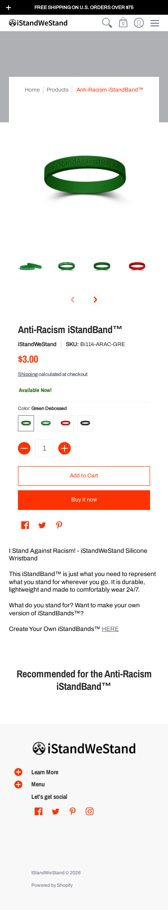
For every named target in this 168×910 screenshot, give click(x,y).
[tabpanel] (84, 592)
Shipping (28, 374)
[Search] (107, 23)
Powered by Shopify (52, 885)
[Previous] (73, 299)
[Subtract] (24, 448)
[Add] (64, 448)
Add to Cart (84, 475)
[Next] (95, 299)
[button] (123, 23)
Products (58, 90)
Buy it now (84, 500)
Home (32, 90)
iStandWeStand (37, 344)
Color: (42, 408)
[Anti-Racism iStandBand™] (31, 267)
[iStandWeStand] (38, 23)
